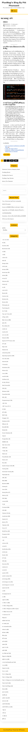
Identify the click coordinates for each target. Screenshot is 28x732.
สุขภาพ (4, 692)
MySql (3, 430)
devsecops (4, 272)
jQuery (4, 522)
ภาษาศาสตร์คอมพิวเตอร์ (8, 662)
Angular (4, 519)
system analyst (6, 575)
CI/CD (3, 552)
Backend (4, 483)
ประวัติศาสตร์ (5, 653)
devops (4, 269)
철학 (3, 718)
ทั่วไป (3, 638)
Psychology (5, 308)
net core (4, 334)
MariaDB (4, 427)
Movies (4, 302)
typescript (4, 587)
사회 (3, 712)
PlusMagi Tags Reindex (8, 178)
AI (2, 242)
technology (5, 578)
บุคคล (3, 644)
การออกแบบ (5, 614)
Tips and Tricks (6, 314)
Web (3, 480)
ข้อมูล (3, 617)
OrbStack (4, 379)
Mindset (4, 299)
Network (4, 337)
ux (2, 596)
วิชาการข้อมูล (5, 674)
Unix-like (4, 358)
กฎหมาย (4, 599)
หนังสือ (4, 694)
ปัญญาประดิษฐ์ (5, 656)
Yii (2, 504)
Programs (4, 534)
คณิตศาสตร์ (5, 620)
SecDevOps (5, 549)
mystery (4, 331)
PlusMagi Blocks (6, 172)
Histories (4, 281)
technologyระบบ (6, 581)
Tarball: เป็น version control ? (11, 148)
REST (3, 415)
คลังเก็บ (3, 228)
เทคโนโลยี (4, 703)
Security (4, 564)
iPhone (4, 370)
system (4, 572)
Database (4, 421)
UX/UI (3, 266)
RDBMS (4, 441)
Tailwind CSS (5, 513)
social (3, 570)
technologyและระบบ (7, 584)
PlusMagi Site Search (7, 175)
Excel (3, 537)
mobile (4, 328)
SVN (3, 561)
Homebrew (4, 367)
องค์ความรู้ (4, 697)
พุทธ (3, 322)
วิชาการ (4, 671)
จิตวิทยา (4, 632)
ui (2, 590)
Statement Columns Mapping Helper (11, 169)
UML (3, 477)
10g (3, 435)
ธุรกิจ (3, 641)
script (3, 546)
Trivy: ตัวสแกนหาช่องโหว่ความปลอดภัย (11, 201)
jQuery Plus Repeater (7, 181)
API (3, 412)
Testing (4, 468)
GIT (3, 558)
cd (2, 251)
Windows (4, 391)
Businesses (5, 248)
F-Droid (4, 364)
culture (4, 257)
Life (3, 290)
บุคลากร (4, 647)
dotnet (3, 275)
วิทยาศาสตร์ (5, 683)
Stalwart (4, 349)
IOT (3, 343)
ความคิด (4, 623)
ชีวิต (3, 635)
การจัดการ (4, 602)
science (4, 543)
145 (12, 160)
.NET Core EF (5, 406)
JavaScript (4, 516)
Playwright (4, 474)
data (3, 260)
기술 (3, 709)
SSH (3, 388)
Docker (4, 555)
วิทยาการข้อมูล (5, 677)
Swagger (4, 418)
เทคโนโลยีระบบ (6, 706)
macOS (4, 376)
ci (2, 254)
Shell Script (5, 385)
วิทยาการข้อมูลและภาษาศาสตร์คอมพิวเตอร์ (12, 680)
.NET (3, 403)
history (4, 284)
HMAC (5, 22)
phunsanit (15, 24)
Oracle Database (6, 432)
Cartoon (4, 296)
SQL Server (5, 444)
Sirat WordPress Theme (9, 730)
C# (3, 409)
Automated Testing (6, 471)
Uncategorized (5, 593)
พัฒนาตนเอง (5, 319)
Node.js (4, 495)
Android (4, 361)
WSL (3, 397)
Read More (7, 155)
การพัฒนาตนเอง (6, 611)
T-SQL (3, 450)
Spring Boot (5, 492)
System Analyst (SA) (7, 465)
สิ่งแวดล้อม (4, 325)
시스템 (3, 715)
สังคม (3, 689)
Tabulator (4, 525)
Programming (5, 400)
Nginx (3, 346)
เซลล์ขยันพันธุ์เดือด (6, 213)
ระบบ (3, 665)
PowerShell (5, 394)
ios (3, 287)
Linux (3, 373)
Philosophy (5, 305)
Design (4, 263)
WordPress (5, 531)
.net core (4, 239)
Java (3, 489)
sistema (4, 567)
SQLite (4, 453)
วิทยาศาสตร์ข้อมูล (6, 686)
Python (4, 459)
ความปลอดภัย (5, 626)
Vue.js (3, 528)
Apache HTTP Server (7, 340)
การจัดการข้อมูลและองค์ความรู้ (9, 608)
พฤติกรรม (4, 659)
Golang (4, 486)
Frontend (4, 507)
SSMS (3, 447)
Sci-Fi (3, 311)
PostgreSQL (5, 438)
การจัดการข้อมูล (6, 605)
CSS (3, 510)
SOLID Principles (6, 204)
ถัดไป (16, 160)
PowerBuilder (5, 456)
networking (5, 352)
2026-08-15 (7, 24)
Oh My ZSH (5, 382)
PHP (3, 498)
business (4, 245)
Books (3, 293)
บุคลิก (3, 650)
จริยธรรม (4, 629)
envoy (3, 278)
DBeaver (4, 424)
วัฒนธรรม (4, 668)
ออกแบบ (4, 700)
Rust (3, 462)
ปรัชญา (4, 317)
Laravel (4, 501)
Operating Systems (7, 355)
